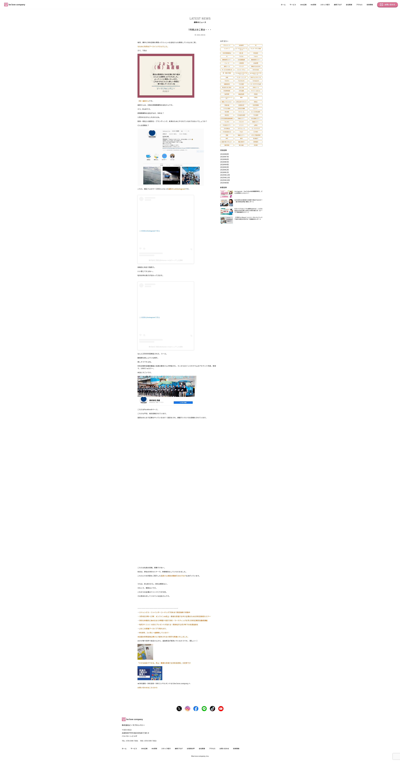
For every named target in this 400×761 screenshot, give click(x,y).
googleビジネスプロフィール (255, 73)
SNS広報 (303, 5)
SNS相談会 (227, 128)
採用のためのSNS (255, 66)
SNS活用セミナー (255, 118)
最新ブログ (338, 5)
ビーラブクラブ (256, 128)
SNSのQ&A (256, 69)
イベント (241, 125)
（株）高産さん (143, 101)
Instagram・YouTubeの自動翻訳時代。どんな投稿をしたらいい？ (248, 192)
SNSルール (256, 87)
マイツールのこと (255, 90)
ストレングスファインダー (227, 98)
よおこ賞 (241, 87)
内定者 (256, 94)
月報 (227, 77)
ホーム (283, 5)
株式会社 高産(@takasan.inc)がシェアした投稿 (166, 260)
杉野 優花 (255, 142)
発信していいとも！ (227, 102)
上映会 (256, 125)
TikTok (241, 56)
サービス (293, 5)
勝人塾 (241, 53)
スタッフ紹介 (325, 5)
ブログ (241, 132)
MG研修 (313, 5)
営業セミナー (255, 122)
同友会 (256, 102)
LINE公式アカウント (241, 102)
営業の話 (227, 105)
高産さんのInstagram (176, 189)
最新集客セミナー (226, 59)
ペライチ (241, 66)
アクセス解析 (226, 108)
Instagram (256, 80)
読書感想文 (227, 84)
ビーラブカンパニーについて (241, 49)
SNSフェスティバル (256, 77)
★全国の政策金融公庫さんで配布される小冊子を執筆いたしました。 (163, 637)
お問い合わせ (390, 4)
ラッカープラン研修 (256, 48)
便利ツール (227, 66)
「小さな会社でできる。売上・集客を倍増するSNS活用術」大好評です (164, 663)
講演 (241, 97)
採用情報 (370, 5)
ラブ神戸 (255, 132)
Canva (256, 56)
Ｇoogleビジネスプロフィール (241, 73)
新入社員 (241, 145)
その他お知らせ (227, 132)
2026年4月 (224, 164)
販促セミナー (241, 135)
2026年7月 (224, 157)
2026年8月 (224, 154)
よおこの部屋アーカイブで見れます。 (153, 628)
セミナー (255, 108)
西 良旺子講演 (227, 73)
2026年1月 (224, 172)
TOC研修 (241, 84)
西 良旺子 (255, 138)
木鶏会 (256, 97)
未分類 (256, 145)
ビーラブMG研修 (255, 112)
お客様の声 (241, 105)
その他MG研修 (241, 115)
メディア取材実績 (255, 135)
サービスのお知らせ (227, 69)
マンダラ (227, 122)
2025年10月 (225, 180)
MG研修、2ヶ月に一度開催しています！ (154, 632)
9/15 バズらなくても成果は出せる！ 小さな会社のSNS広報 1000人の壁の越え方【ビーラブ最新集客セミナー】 (248, 210)
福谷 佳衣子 (241, 142)
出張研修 (241, 45)
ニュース (227, 63)
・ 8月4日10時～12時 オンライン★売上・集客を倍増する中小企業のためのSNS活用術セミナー (174, 616)
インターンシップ (241, 77)
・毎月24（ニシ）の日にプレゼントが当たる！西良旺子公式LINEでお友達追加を (168, 624)
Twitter (227, 80)
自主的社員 (241, 94)
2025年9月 (224, 183)
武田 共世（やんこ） (227, 142)
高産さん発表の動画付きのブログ (173, 576)
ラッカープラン (241, 69)
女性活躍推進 (241, 59)
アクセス (359, 5)
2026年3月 (224, 167)
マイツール (241, 112)
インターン (227, 48)
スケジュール (241, 128)
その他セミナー (227, 125)
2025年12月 (225, 175)
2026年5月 (224, 162)
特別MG (227, 115)
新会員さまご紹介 (226, 87)
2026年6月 (224, 159)
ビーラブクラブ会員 (256, 84)
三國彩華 (241, 63)
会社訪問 (255, 63)
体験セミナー (241, 118)
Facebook (241, 80)
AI (255, 45)
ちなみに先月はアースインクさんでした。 (153, 46)
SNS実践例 (256, 105)
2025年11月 (225, 177)
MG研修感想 (227, 90)
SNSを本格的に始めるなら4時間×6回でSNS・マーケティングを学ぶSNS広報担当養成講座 (173, 620)
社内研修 (227, 94)
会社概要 (349, 5)
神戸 (227, 138)
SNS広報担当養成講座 (227, 118)
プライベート (226, 45)
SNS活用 (241, 90)
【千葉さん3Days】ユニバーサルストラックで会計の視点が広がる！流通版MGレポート (248, 218)
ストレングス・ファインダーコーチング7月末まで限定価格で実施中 (164, 612)
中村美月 (255, 53)
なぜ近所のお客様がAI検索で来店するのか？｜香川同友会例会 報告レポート (248, 201)
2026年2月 (224, 170)
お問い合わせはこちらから (148, 687)
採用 (227, 135)
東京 (241, 138)
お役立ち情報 (241, 108)
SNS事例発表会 (227, 53)
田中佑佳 (227, 145)
